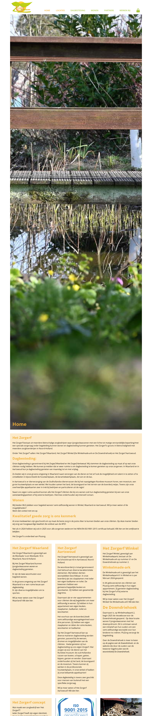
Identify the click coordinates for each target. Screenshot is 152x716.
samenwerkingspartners (22, 495)
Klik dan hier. (27, 600)
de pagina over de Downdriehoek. (119, 643)
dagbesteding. (18, 587)
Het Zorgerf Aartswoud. (77, 463)
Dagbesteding (78, 10)
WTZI (64, 524)
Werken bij (125, 10)
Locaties (60, 10)
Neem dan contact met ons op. (25, 511)
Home (47, 10)
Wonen (94, 10)
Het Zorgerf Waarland (55, 463)
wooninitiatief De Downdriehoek (116, 651)
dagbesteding (68, 677)
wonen (32, 566)
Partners (109, 10)
